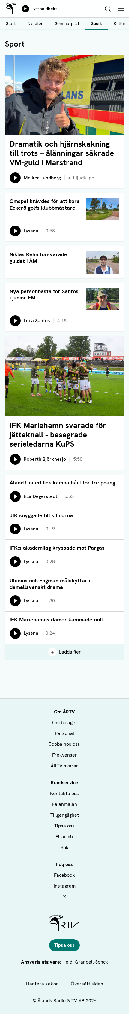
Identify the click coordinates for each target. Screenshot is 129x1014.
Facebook (64, 875)
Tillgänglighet (64, 815)
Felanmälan (64, 804)
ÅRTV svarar (64, 766)
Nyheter (35, 23)
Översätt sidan (87, 984)
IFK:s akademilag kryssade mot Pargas (57, 547)
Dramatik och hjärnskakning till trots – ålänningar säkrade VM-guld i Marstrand (62, 153)
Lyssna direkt (44, 8)
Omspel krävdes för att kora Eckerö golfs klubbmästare (45, 204)
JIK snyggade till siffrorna (41, 515)
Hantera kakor (42, 984)
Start (11, 23)
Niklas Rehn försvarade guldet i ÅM (38, 257)
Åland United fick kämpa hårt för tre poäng (62, 482)
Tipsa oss (64, 826)
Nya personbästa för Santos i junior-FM (44, 294)
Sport (96, 23)
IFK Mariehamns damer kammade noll (56, 619)
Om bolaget (64, 722)
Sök (65, 847)
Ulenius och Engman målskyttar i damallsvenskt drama (50, 583)
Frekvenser (64, 755)
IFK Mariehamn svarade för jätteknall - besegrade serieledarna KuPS (58, 434)
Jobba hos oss (64, 744)
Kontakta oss (64, 793)
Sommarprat (67, 23)
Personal (64, 733)
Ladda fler (70, 652)
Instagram (65, 886)
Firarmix (65, 836)
